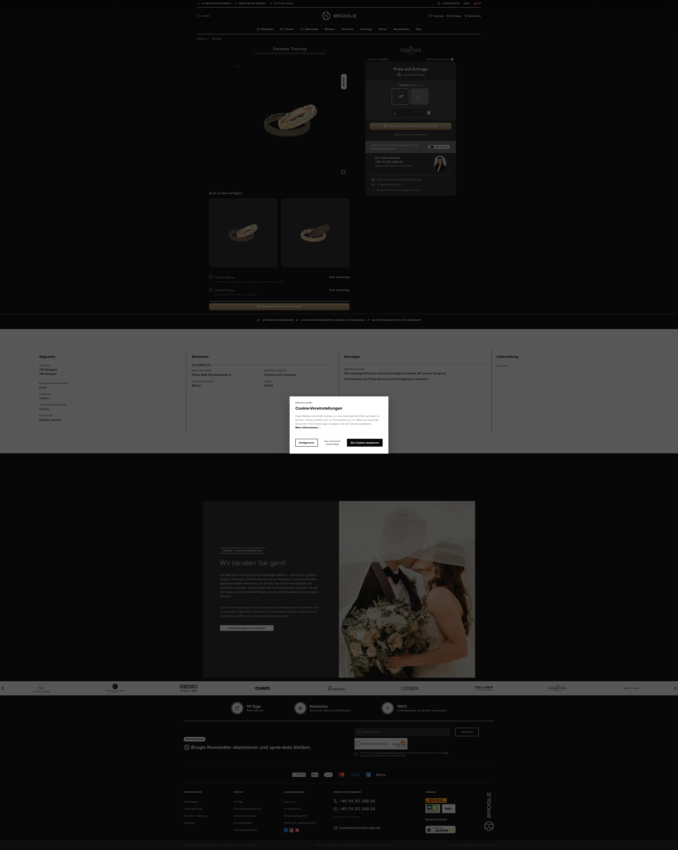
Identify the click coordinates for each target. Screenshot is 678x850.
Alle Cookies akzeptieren (364, 442)
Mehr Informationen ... (308, 427)
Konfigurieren (306, 442)
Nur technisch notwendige (332, 442)
